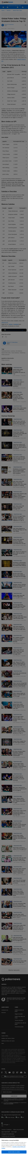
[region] (14, 1146)
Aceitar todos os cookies (14, 1152)
